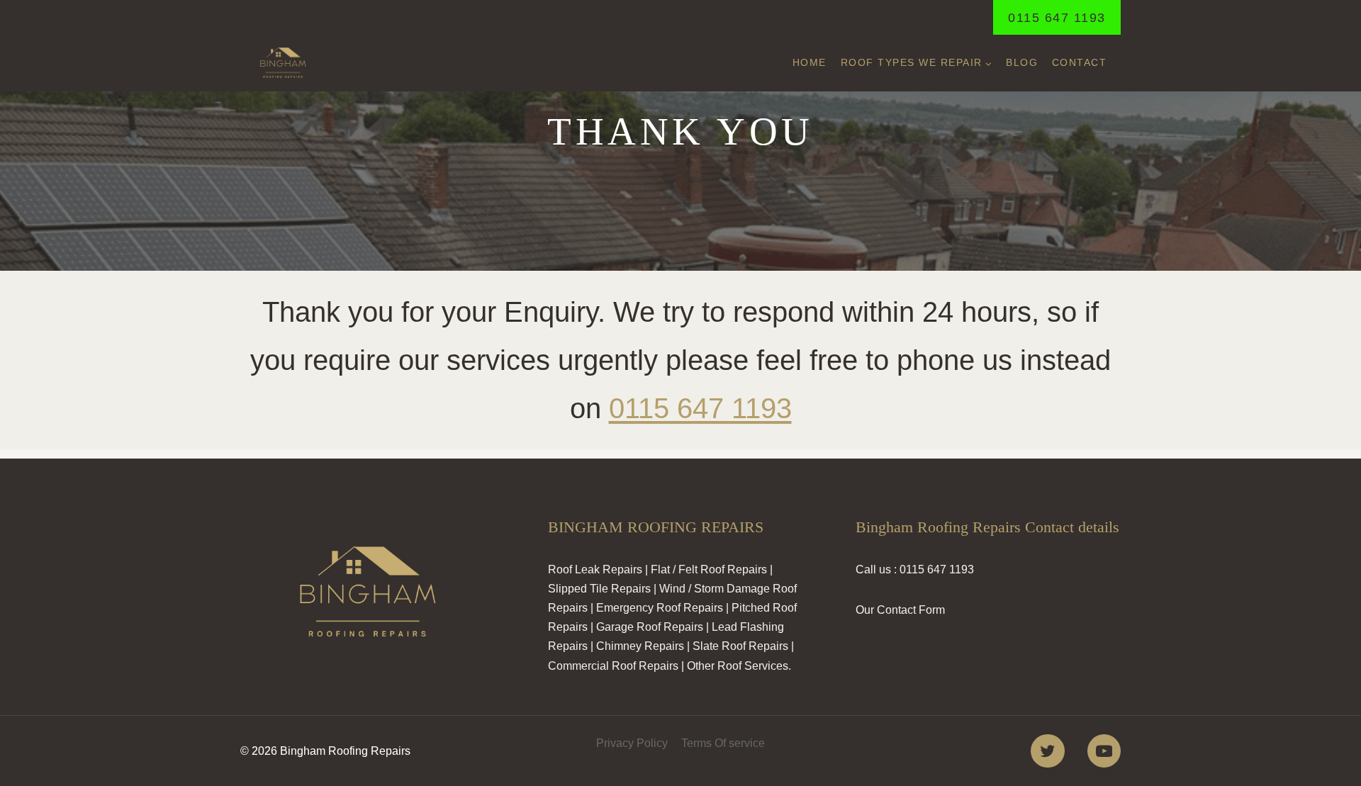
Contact (1079, 62)
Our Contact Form (900, 610)
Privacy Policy (632, 743)
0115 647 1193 (1057, 18)
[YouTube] (1104, 751)
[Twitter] (1047, 751)
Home (809, 62)
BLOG (1022, 62)
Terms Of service (723, 743)
